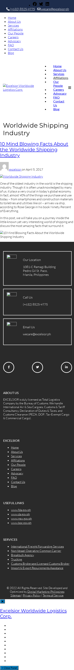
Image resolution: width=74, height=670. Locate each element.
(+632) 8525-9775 (22, 9)
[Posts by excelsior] (4, 169)
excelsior (15, 169)
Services (13, 25)
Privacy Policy (31, 595)
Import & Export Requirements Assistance (37, 568)
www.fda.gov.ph (21, 510)
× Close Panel (9, 667)
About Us (14, 21)
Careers (13, 37)
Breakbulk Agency (22, 555)
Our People (15, 33)
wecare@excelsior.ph (54, 9)
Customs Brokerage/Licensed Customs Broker (40, 564)
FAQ (11, 45)
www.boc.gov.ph (21, 523)
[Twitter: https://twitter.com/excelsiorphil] (41, 5)
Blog (11, 53)
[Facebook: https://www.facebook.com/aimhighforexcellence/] (34, 5)
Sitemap (15, 595)
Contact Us (15, 49)
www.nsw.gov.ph (21, 518)
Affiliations (15, 29)
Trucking (16, 559)
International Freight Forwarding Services (37, 546)
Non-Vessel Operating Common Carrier (36, 551)
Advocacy (14, 41)
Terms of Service (53, 595)
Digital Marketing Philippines (45, 592)
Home (12, 18)
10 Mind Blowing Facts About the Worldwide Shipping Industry (34, 149)
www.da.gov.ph (20, 514)
